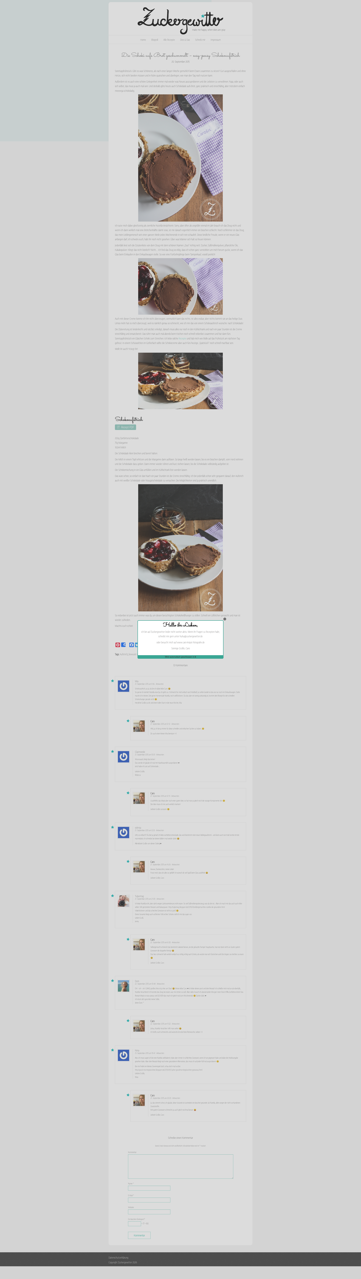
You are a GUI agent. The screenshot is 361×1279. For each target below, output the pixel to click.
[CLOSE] (224, 619)
